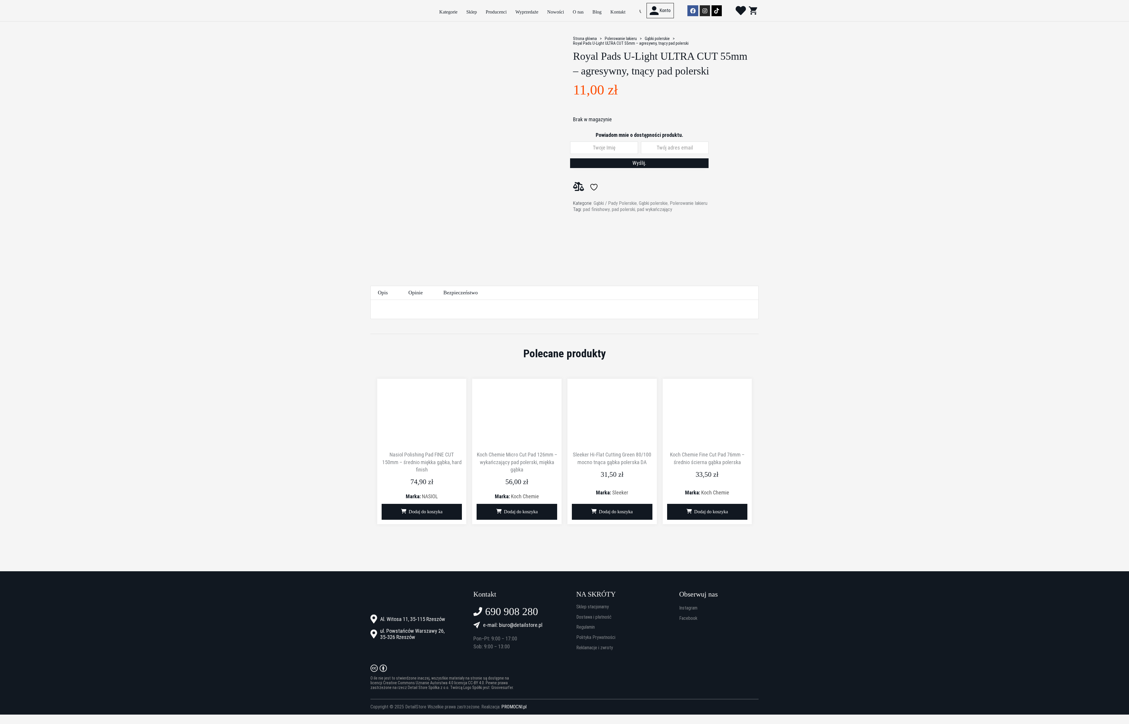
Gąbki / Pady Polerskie (615, 203)
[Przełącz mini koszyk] (753, 10)
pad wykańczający (654, 209)
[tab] (383, 292)
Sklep (471, 11)
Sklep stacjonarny (592, 607)
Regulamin (585, 627)
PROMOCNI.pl (514, 707)
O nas (578, 11)
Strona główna (585, 38)
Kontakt (617, 11)
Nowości (555, 11)
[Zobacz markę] (595, 237)
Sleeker (620, 492)
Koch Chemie (525, 496)
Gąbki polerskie (657, 38)
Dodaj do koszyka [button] (425, 511)
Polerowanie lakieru (621, 38)
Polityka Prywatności (595, 637)
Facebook (688, 618)
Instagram (688, 608)
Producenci (496, 11)
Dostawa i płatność (594, 617)
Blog (597, 11)
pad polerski (623, 209)
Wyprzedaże (526, 11)
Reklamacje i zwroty (594, 647)
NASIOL (430, 496)
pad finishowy (596, 209)
